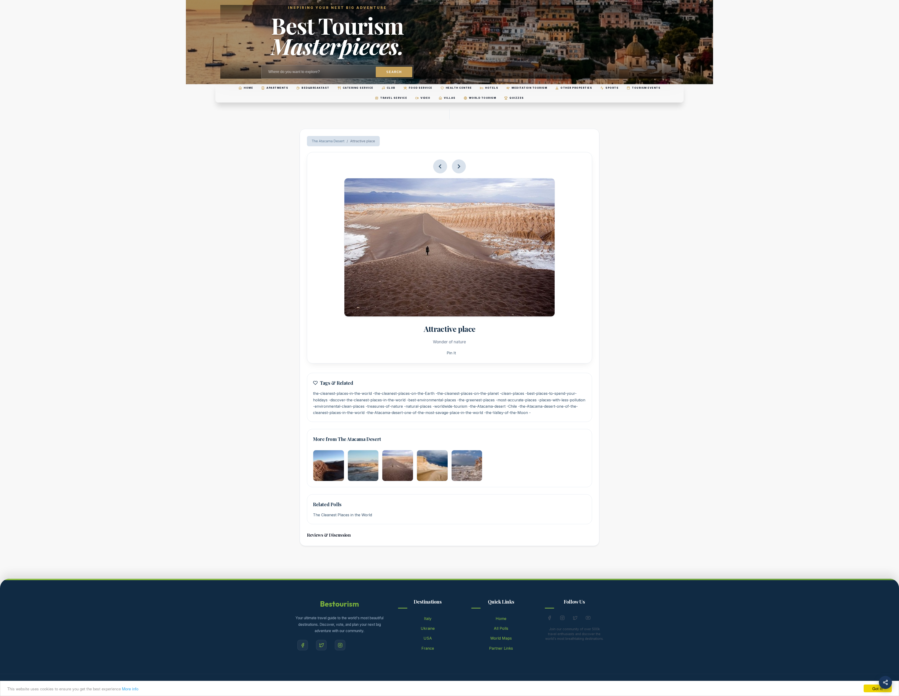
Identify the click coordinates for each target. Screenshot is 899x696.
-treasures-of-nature (384, 406)
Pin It (451, 353)
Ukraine (428, 628)
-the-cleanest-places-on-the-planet (467, 393)
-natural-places (417, 406)
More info (130, 689)
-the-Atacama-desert (486, 406)
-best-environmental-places (431, 400)
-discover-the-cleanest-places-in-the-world (367, 400)
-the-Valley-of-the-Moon (506, 412)
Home (501, 618)
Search (394, 72)
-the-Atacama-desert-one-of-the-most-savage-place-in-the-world (424, 412)
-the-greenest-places (476, 400)
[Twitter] (321, 645)
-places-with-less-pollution (561, 400)
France (427, 648)
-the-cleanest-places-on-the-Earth (404, 393)
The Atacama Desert (328, 141)
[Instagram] (340, 645)
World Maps (501, 638)
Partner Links (501, 648)
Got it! (877, 688)
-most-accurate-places (516, 400)
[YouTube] (588, 618)
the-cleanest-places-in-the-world (342, 393)
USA (428, 638)
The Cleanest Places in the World (342, 515)
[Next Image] (459, 166)
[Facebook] (302, 645)
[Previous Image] (440, 166)
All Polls (501, 628)
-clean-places (512, 393)
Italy (427, 618)
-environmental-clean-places (339, 406)
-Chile (512, 406)
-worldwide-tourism (450, 406)
